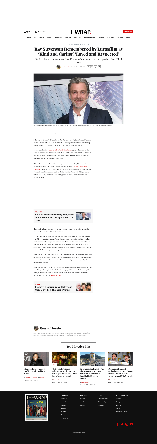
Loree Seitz (56, 379)
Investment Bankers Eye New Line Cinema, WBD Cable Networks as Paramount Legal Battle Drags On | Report (92, 373)
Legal (100, 395)
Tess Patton (43, 377)
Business (119, 38)
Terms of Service (103, 398)
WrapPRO (58, 38)
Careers (63, 408)
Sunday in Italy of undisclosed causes (60, 150)
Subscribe (128, 32)
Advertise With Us (121, 411)
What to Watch (89, 38)
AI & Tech (110, 38)
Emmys (118, 405)
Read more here (56, 275)
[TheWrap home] (78, 32)
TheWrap (64, 395)
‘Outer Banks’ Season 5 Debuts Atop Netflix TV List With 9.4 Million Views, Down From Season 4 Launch (64, 372)
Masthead (64, 411)
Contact (63, 405)
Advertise (64, 402)
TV (35, 38)
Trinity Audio (50, 133)
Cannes (118, 398)
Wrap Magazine (122, 395)
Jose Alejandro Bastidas (31, 377)
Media (128, 38)
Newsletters (42, 32)
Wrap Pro (83, 395)
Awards (49, 38)
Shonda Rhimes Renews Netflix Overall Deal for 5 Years (34, 371)
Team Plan (83, 402)
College (118, 402)
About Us (64, 398)
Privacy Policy (102, 402)
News (29, 38)
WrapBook (64, 418)
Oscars (118, 408)
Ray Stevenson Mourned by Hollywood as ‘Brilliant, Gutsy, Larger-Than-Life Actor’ (54, 217)
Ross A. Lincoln (65, 67)
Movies (41, 38)
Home (70, 44)
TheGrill (68, 38)
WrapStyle (77, 38)
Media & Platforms (79, 44)
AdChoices (101, 405)
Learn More (83, 405)
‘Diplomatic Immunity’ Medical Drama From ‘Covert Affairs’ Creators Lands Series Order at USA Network (120, 372)
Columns (101, 38)
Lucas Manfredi (85, 382)
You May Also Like (78, 346)
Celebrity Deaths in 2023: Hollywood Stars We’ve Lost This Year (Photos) (53, 288)
